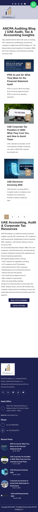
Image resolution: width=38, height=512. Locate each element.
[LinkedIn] (15, 4)
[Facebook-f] (3, 392)
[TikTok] (21, 4)
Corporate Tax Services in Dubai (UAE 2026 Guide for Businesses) (19, 483)
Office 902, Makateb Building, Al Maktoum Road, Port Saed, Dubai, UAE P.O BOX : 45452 (17, 408)
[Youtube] (23, 392)
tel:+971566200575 (12, 430)
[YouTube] (25, 4)
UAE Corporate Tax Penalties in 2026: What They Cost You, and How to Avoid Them (18, 133)
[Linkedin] (13, 392)
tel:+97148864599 (12, 425)
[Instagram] (18, 4)
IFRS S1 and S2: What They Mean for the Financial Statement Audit (19, 446)
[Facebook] (12, 4)
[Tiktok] (18, 392)
